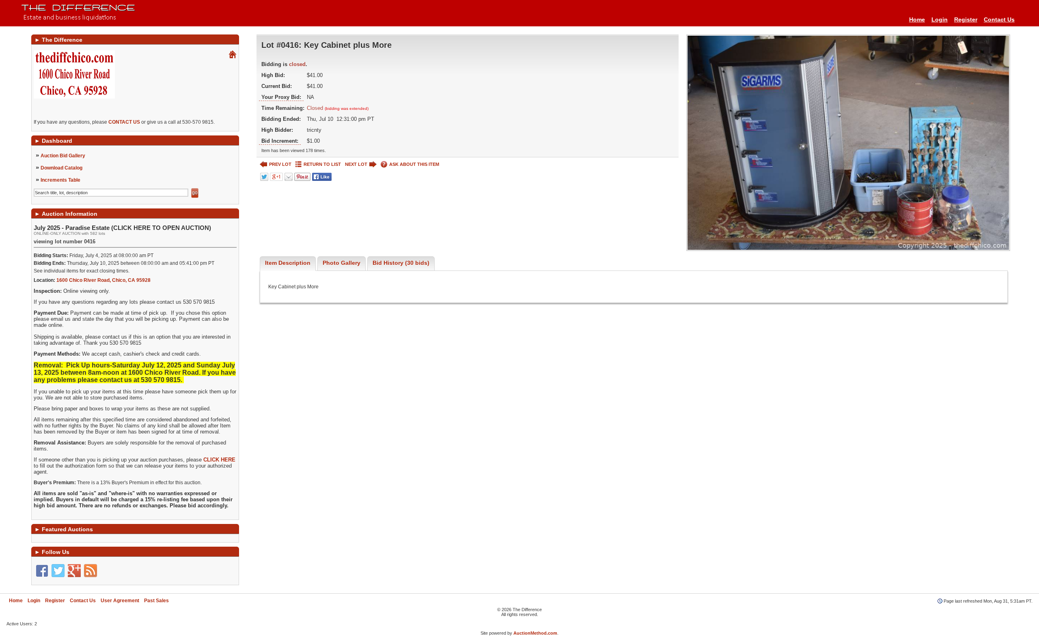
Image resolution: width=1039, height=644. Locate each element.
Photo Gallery (341, 263)
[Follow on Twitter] (58, 570)
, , (103, 280)
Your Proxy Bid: (281, 97)
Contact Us (999, 19)
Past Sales (156, 600)
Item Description (287, 263)
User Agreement (120, 600)
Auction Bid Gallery (63, 156)
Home (917, 19)
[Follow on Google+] (74, 570)
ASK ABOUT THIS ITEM (414, 164)
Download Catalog (61, 168)
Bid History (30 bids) (401, 263)
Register (965, 19)
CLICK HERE (219, 460)
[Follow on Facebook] (41, 570)
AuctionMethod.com (535, 633)
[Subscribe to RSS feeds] (90, 570)
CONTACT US (124, 122)
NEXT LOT (356, 164)
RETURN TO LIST (322, 164)
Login (939, 19)
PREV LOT (280, 164)
